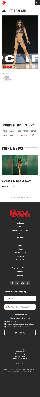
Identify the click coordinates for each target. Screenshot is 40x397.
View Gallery (8, 186)
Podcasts (20, 256)
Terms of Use (20, 352)
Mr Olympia (22, 135)
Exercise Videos (20, 253)
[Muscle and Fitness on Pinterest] (28, 283)
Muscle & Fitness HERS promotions (20, 324)
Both (14, 318)
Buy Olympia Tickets (20, 268)
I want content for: (20, 315)
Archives (20, 271)
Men (19, 318)
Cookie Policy (20, 356)
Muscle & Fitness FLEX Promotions (20, 327)
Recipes (20, 237)
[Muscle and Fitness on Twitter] (17, 283)
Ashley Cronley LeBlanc (17, 180)
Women (27, 318)
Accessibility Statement (20, 358)
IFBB (3, 177)
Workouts (20, 223)
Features (20, 234)
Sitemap (20, 275)
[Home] (4, 4)
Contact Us (20, 349)
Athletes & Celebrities (20, 230)
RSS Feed (20, 260)
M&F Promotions (13, 321)
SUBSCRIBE (20, 332)
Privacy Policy (20, 354)
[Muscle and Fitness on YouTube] (23, 283)
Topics (19, 245)
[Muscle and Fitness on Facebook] (12, 283)
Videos (20, 249)
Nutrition (20, 227)
